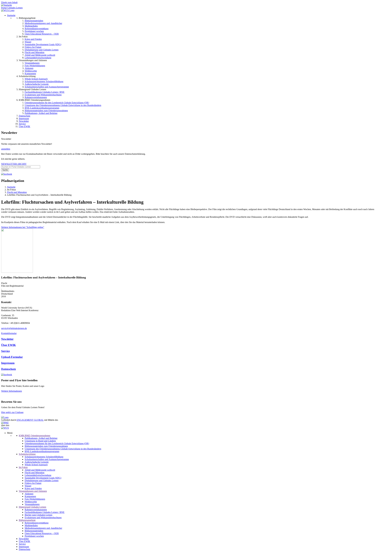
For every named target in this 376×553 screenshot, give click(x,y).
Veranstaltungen (32, 63)
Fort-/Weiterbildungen (35, 65)
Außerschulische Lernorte (37, 84)
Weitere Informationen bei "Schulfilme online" (22, 227)
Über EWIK (24, 126)
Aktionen (29, 68)
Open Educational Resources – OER (42, 34)
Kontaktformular (9, 333)
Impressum (24, 118)
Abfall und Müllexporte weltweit (40, 55)
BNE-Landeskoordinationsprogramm (42, 108)
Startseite (11, 15)
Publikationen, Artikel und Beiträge (41, 113)
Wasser (28, 42)
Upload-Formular (12, 356)
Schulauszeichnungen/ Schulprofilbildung (44, 81)
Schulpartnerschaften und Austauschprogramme (47, 87)
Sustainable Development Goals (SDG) (43, 44)
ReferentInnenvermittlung (36, 28)
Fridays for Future (33, 47)
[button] (17, 272)
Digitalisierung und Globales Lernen (41, 49)
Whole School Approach (36, 79)
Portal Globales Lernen (12, 7)
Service (22, 124)
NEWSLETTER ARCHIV (14, 164)
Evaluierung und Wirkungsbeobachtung (43, 94)
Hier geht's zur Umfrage (12, 412)
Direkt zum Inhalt (9, 2)
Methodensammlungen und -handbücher (43, 23)
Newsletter (24, 121)
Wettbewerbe (31, 71)
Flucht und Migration (34, 52)
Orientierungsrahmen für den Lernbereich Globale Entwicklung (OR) (57, 102)
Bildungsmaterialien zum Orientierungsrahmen (46, 110)
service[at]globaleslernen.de (14, 328)
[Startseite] (6, 5)
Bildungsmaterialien (34, 20)
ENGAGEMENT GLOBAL (30, 420)
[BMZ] (5, 422)
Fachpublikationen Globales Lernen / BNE (44, 92)
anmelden (5, 149)
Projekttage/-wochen (34, 31)
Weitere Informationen (11, 391)
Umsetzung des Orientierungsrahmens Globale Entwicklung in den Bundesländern (63, 105)
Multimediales (31, 26)
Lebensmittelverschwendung (38, 57)
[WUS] (7, 10)
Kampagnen (30, 73)
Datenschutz (24, 116)
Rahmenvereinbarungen (36, 97)
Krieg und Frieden (33, 39)
